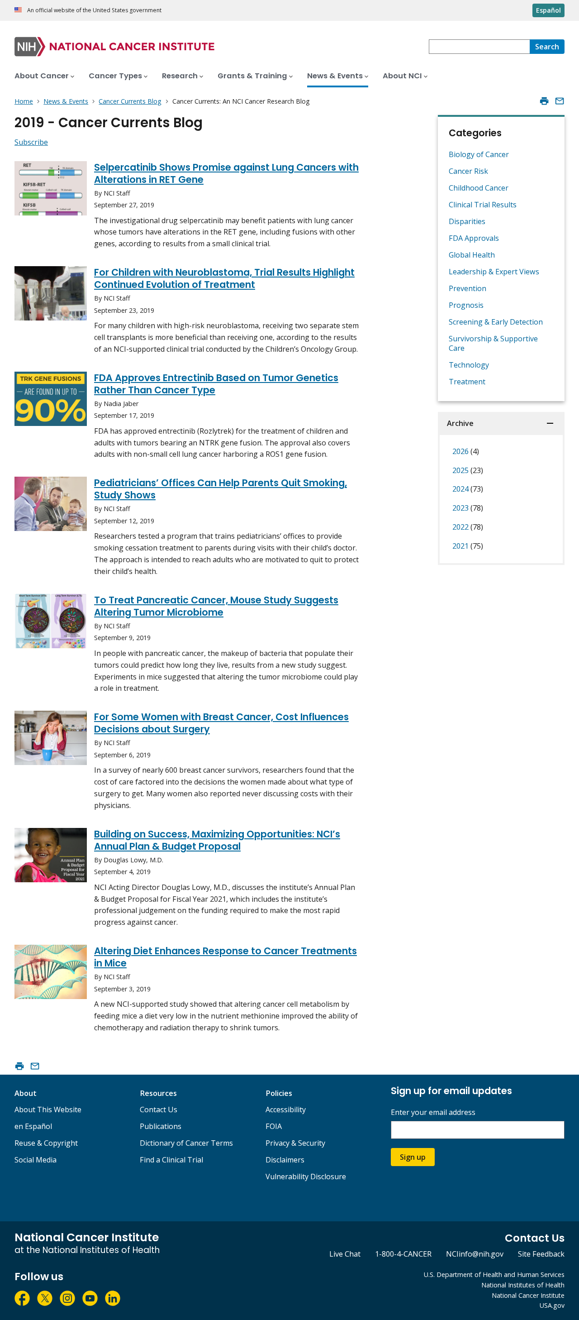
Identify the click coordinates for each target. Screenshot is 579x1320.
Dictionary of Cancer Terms (186, 1143)
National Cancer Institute (528, 1295)
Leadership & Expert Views (494, 272)
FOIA (274, 1126)
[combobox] (479, 46)
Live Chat (345, 1254)
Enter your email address (433, 1112)
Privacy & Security (295, 1143)
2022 (467, 527)
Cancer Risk (468, 171)
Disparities (467, 221)
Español (548, 10)
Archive (460, 423)
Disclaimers (285, 1160)
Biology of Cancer (479, 154)
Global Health (472, 255)
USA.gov (552, 1305)
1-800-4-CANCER (403, 1254)
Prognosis (466, 305)
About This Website (47, 1109)
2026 (465, 451)
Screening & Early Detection (496, 322)
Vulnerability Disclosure (306, 1176)
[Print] (544, 101)
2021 (467, 546)
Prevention (467, 288)
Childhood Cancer (478, 188)
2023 (467, 508)
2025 (467, 470)
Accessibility (286, 1109)
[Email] (560, 101)
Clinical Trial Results (483, 205)
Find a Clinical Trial (171, 1160)
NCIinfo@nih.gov (474, 1254)
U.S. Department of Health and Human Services (494, 1274)
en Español (33, 1126)
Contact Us (158, 1109)
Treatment (467, 382)
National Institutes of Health (523, 1285)
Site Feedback (541, 1254)
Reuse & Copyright (46, 1143)
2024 (467, 489)
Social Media (35, 1160)
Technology (469, 365)
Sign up (413, 1157)
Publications (160, 1126)
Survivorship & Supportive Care (493, 343)
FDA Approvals (474, 238)
